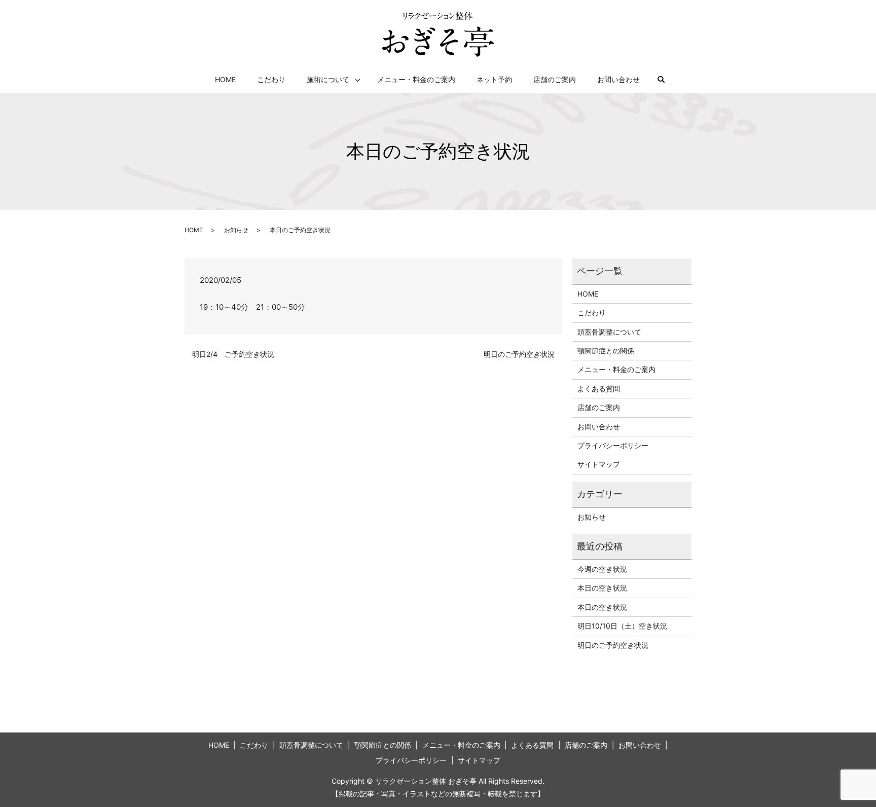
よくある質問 (598, 388)
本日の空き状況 (602, 587)
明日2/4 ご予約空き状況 (233, 354)
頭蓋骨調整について (609, 331)
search (666, 80)
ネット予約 (494, 79)
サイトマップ (598, 464)
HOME (225, 79)
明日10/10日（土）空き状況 (622, 625)
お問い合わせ (618, 79)
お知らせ (236, 230)
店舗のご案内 (554, 79)
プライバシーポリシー (612, 445)
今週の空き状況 (602, 569)
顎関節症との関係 (605, 350)
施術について (328, 79)
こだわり (271, 79)
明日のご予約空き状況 (519, 354)
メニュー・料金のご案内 (416, 79)
